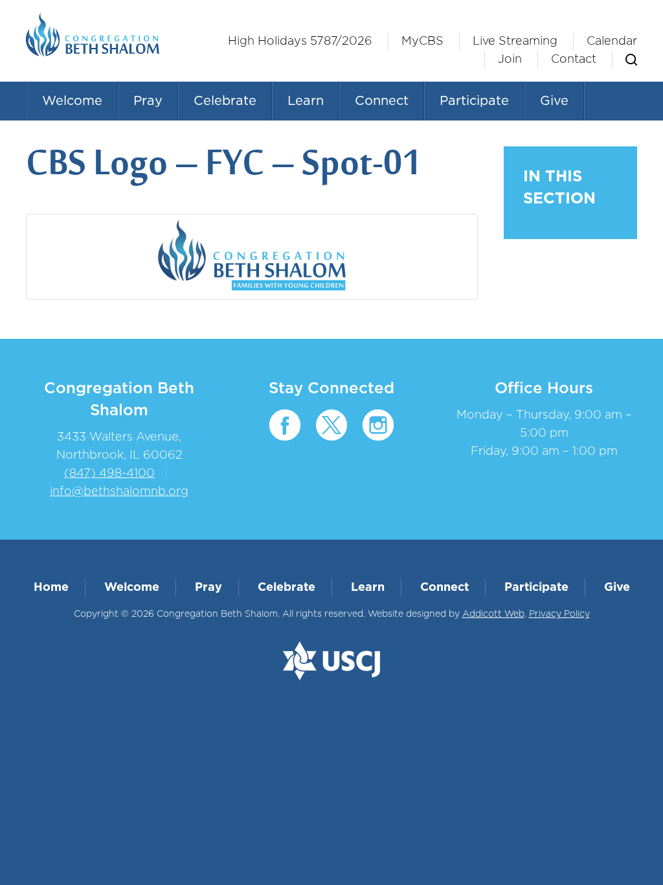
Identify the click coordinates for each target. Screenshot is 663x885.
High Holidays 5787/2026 (300, 41)
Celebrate (225, 101)
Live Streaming (515, 41)
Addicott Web (493, 614)
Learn (305, 101)
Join (510, 59)
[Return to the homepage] (92, 34)
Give (554, 101)
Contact (573, 59)
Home (51, 587)
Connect (382, 101)
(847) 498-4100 (109, 473)
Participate (474, 101)
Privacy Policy (559, 614)
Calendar (612, 41)
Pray (148, 101)
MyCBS (422, 41)
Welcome (72, 101)
